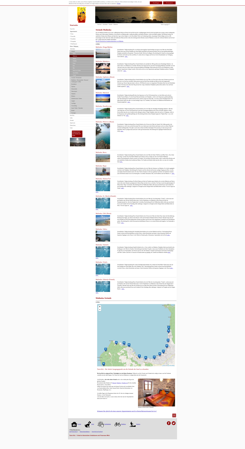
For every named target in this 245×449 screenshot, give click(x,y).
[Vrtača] (159, 354)
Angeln (73, 101)
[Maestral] (168, 340)
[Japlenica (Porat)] (116, 343)
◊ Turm (71, 34)
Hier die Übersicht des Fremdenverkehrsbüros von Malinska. (109, 41)
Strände (73, 51)
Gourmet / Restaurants (76, 77)
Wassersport (74, 91)
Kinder (73, 110)
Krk (74, 65)
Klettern (73, 96)
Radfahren (123, 424)
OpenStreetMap (171, 365)
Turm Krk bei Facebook (97, 431)
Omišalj (74, 61)
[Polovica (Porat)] (124, 343)
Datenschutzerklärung (85, 431)
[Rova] (154, 357)
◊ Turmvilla (72, 36)
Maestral (114, 383)
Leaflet (163, 365)
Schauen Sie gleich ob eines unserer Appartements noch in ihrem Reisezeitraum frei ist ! (127, 411)
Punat (74, 63)
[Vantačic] (145, 358)
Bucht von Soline (77, 70)
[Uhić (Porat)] (129, 345)
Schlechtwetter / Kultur (76, 98)
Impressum (72, 123)
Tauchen (73, 86)
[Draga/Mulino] (163, 351)
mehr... (126, 56)
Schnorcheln (74, 89)
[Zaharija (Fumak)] (103, 364)
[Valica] (139, 356)
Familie (79, 424)
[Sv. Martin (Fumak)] (105, 349)
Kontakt (72, 120)
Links (71, 118)
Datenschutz (73, 125)
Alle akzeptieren (169, 3)
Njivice (74, 58)
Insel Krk (72, 115)
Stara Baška (75, 73)
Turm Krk (72, 29)
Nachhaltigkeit (107, 424)
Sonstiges (73, 113)
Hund (92, 424)
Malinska (75, 56)
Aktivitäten (72, 49)
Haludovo (119, 383)
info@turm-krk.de (73, 431)
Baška (74, 53)
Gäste (71, 128)
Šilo (74, 68)
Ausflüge (73, 103)
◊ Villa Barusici (73, 44)
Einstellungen (156, 3)
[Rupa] (166, 346)
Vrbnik (74, 75)
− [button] (99, 309)
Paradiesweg (125, 383)
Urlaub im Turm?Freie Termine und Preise (76, 133)
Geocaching (74, 105)
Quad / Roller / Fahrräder (77, 108)
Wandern (73, 93)
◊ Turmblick (73, 39)
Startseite (74, 25)
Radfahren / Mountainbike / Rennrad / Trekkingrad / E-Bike (80, 80)
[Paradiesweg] (168, 328)
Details (118, 3)
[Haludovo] (168, 331)
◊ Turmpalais (73, 41)
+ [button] (99, 306)
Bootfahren (73, 84)
